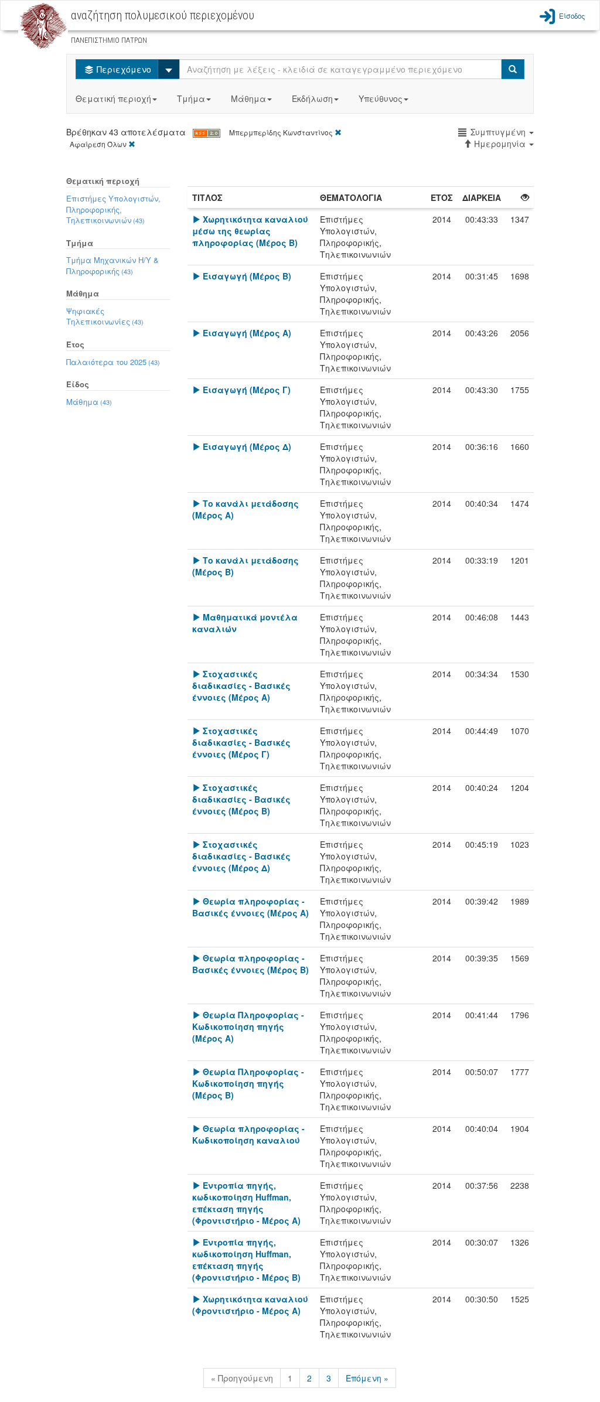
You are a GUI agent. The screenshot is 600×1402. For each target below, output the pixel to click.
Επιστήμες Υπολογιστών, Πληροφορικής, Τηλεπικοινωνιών (113, 209)
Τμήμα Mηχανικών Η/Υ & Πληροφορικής (112, 265)
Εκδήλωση (312, 98)
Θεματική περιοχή (113, 98)
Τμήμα (191, 98)
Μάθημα (248, 98)
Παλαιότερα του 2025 (113, 361)
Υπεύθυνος (381, 98)
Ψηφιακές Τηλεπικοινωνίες (105, 316)
